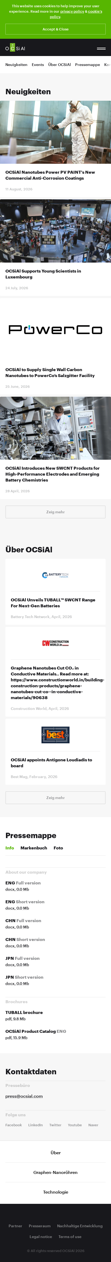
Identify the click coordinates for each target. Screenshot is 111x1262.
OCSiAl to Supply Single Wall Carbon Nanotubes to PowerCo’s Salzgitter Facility (50, 372)
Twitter (55, 1125)
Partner (15, 1225)
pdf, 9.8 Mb (15, 1018)
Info (9, 847)
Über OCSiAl (59, 64)
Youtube (75, 1125)
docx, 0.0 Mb (17, 889)
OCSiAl (15, 47)
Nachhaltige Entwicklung (80, 1225)
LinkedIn (35, 1125)
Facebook (13, 1125)
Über (56, 1152)
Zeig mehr (55, 512)
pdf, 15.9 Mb (16, 1037)
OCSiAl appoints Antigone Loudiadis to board (51, 762)
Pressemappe (87, 64)
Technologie (55, 1191)
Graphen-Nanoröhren (55, 1172)
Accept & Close (56, 29)
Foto (58, 847)
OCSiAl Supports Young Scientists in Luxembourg (43, 273)
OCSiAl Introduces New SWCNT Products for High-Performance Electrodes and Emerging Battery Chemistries (52, 473)
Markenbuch (33, 847)
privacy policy (72, 11)
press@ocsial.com (24, 1096)
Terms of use (69, 1236)
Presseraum (40, 1225)
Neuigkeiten (16, 64)
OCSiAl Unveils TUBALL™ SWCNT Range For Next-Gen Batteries (53, 602)
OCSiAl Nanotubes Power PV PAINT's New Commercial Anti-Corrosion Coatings (50, 174)
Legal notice (41, 1236)
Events (38, 64)
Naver (93, 1125)
